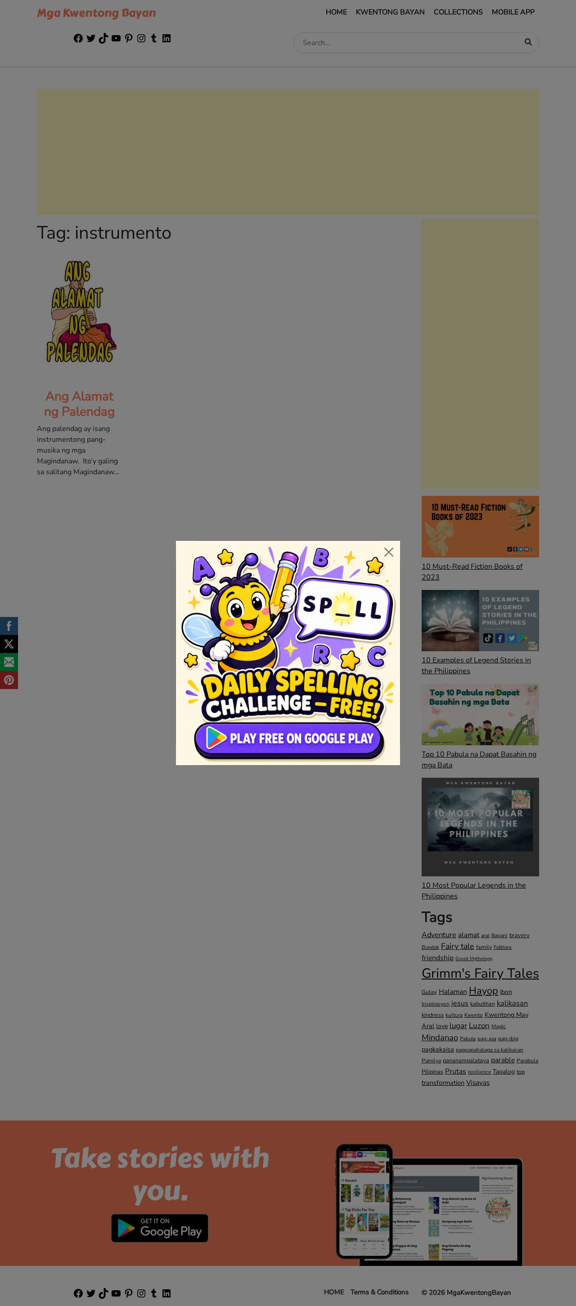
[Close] (389, 552)
